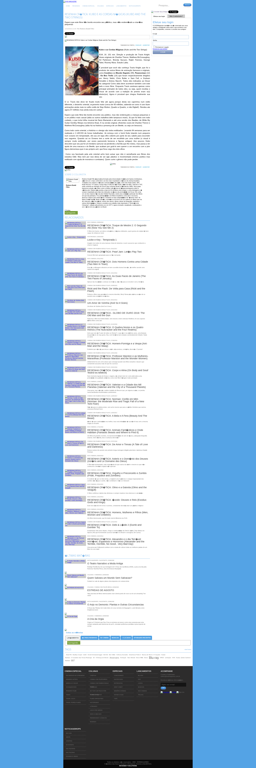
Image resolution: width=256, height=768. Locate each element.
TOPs (115, 698)
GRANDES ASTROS (72, 679)
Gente (68, 737)
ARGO (162, 657)
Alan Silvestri (131, 657)
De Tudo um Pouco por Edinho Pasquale (98, 691)
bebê (85, 654)
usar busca (188, 649)
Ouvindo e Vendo (72, 756)
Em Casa (69, 733)
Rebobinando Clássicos (98, 718)
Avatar (163, 654)
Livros (140, 683)
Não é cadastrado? (176, 16)
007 (73, 660)
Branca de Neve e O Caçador (151, 654)
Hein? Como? (118, 687)
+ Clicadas (126, 638)
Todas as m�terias (74, 632)
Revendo (93, 721)
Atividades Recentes (142, 638)
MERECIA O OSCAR (72, 683)
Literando (93, 706)
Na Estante (70, 745)
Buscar (187, 4)
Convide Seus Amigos (161, 12)
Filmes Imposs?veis (96, 698)
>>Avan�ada (187, 7)
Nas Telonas (70, 752)
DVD (139, 679)
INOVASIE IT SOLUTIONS (128, 766)
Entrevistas (118, 683)
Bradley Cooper (77, 654)
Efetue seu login (159, 16)
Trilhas (140, 694)
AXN (173, 657)
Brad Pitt (69, 654)
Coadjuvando (118, 675)
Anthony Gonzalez (122, 654)
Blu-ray (154, 657)
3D (94, 657)
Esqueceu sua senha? (160, 49)
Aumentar (146, 45)
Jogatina (69, 741)
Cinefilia (93, 675)
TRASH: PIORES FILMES (73, 702)
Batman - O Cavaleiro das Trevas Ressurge (78, 657)
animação (168, 657)
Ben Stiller (112, 654)
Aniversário (114, 658)
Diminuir (138, 45)
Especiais (110, 6)
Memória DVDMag (120, 691)
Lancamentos (121, 6)
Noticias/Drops (135, 6)
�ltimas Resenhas (89, 638)
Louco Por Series (96, 710)
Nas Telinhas (70, 748)
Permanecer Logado (162, 47)
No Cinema (104, 638)
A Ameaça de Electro (102, 657)
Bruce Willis (139, 657)
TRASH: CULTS (70, 698)
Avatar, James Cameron (183, 657)
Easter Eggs (118, 679)
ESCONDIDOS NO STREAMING (75, 675)
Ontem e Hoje (118, 694)
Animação (123, 657)
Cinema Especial (88, 6)
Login (162, 52)
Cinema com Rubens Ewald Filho (99, 684)
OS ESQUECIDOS (71, 687)
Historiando (94, 702)
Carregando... (71, 213)
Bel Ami (105, 654)
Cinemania (93, 687)
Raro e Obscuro (95, 714)
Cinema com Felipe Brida (98, 679)
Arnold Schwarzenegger (95, 654)
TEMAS (68, 694)
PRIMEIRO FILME (71, 691)
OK (163, 688)
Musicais (115, 638)
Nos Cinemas (142, 691)
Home (68, 6)
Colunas (100, 6)
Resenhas (76, 6)
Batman (67, 660)
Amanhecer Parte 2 (135, 654)
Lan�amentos (73, 638)
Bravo (146, 657)
